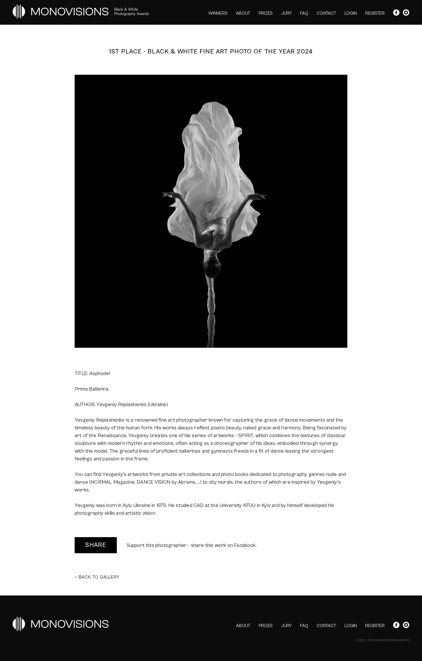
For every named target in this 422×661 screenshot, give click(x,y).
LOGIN (350, 13)
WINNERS (218, 13)
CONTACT (326, 13)
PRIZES (266, 13)
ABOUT (243, 13)
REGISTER (375, 13)
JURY (286, 13)
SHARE (96, 545)
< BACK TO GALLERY (97, 577)
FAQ (304, 13)
